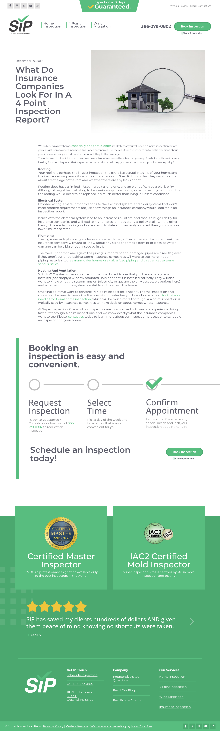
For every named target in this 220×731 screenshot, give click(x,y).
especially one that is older (91, 146)
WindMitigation (102, 25)
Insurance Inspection (175, 707)
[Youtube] (31, 6)
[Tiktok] (37, 6)
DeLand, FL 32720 (80, 699)
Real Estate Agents (127, 700)
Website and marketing (108, 726)
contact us (76, 316)
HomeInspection (52, 25)
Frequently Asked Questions (126, 678)
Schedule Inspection (82, 675)
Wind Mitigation (171, 697)
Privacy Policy (53, 726)
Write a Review (179, 5)
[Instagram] (17, 6)
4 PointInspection (77, 25)
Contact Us (204, 5)
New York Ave (141, 726)
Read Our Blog (124, 690)
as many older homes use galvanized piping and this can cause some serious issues (106, 262)
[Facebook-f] (10, 6)
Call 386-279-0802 (80, 684)
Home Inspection (172, 676)
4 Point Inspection (173, 687)
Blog (193, 5)
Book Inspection (192, 26)
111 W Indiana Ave (79, 692)
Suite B (72, 696)
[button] (192, 621)
